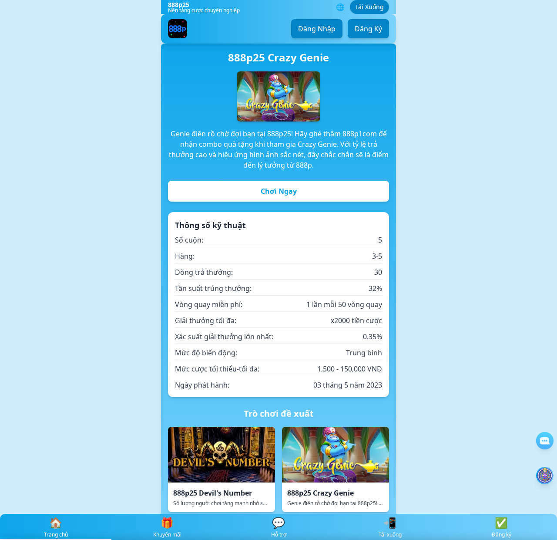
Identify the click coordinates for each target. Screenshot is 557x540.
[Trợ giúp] (545, 440)
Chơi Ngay (279, 191)
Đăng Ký (368, 29)
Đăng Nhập (317, 29)
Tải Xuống (369, 7)
